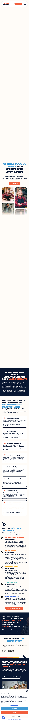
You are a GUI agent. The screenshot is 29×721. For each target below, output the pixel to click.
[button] (27, 691)
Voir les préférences (14, 716)
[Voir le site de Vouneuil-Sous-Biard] (4, 651)
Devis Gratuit (18, 3)
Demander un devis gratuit (11, 676)
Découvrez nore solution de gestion (14, 608)
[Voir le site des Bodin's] (18, 645)
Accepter (14, 708)
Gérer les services (14, 705)
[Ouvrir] (25, 4)
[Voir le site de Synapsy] (11, 645)
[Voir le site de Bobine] (11, 651)
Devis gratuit (14, 183)
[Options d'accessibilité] (3, 718)
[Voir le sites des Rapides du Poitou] (24, 645)
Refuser (14, 712)
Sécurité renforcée (12, 490)
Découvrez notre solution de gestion (12, 512)
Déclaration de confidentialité (14, 719)
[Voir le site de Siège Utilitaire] (18, 651)
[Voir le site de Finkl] (4, 645)
